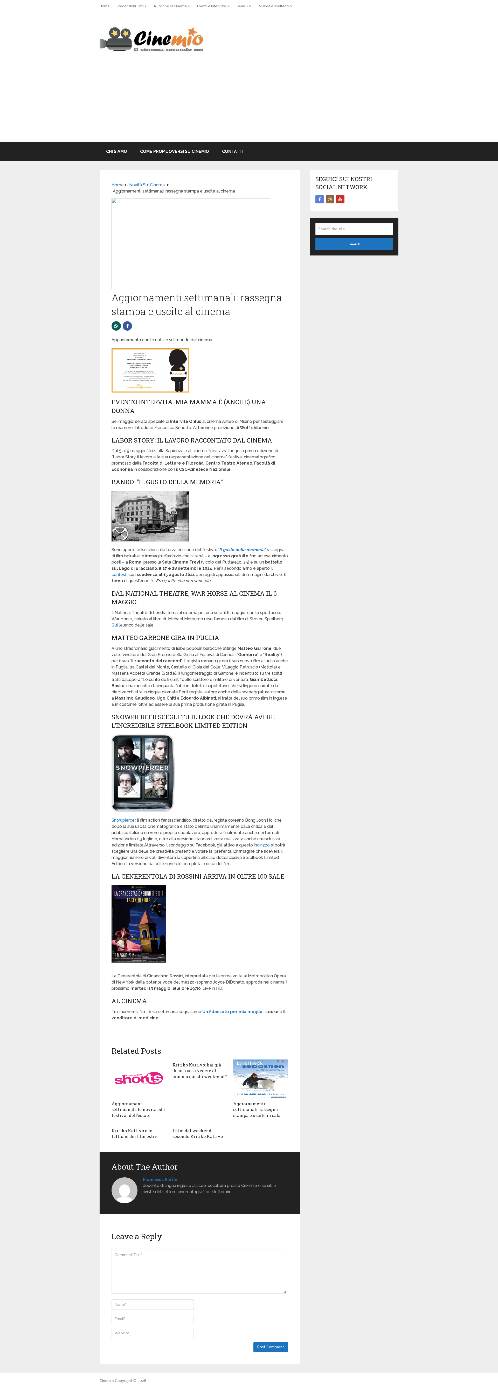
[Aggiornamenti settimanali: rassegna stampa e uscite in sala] (260, 1078)
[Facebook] (319, 199)
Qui (115, 625)
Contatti (232, 151)
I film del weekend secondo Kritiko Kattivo (197, 1133)
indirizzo (262, 845)
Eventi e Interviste (211, 6)
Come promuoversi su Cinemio (174, 151)
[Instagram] (330, 199)
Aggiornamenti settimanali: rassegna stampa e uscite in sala (256, 1109)
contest (119, 574)
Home (105, 6)
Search (354, 244)
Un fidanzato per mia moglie (232, 1011)
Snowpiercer (123, 820)
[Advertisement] (249, 103)
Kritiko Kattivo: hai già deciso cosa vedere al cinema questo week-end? (199, 1070)
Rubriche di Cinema (170, 6)
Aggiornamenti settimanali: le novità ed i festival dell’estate (138, 1109)
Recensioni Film (130, 6)
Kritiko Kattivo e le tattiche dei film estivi (135, 1133)
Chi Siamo (116, 151)
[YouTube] (340, 199)
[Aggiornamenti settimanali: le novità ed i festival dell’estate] (139, 1078)
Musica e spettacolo (275, 6)
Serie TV (244, 6)
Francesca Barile (160, 1179)
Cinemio (107, 1381)
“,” (242, 549)
